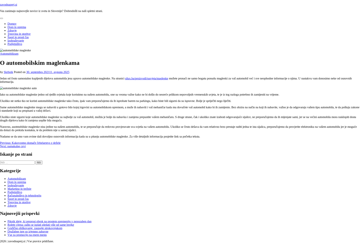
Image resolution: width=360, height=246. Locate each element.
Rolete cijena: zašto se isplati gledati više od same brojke (41, 224)
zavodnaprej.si (8, 4)
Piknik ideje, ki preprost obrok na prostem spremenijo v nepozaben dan (50, 221)
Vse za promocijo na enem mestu (27, 234)
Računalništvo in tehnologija (24, 195)
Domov (12, 23)
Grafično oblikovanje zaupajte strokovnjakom (35, 228)
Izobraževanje (16, 40)
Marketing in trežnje (19, 188)
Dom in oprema (17, 27)
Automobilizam (9, 53)
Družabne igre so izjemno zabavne (28, 231)
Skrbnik (8, 72)
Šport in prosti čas (18, 37)
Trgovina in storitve (19, 33)
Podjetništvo (15, 44)
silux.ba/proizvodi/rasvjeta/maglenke (146, 78)
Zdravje (12, 30)
